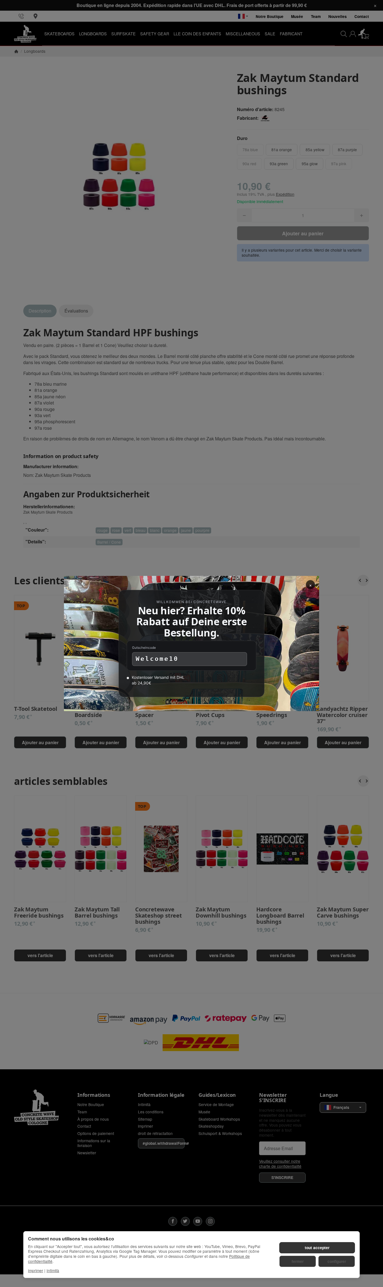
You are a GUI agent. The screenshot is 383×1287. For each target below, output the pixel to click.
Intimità (53, 1270)
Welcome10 (157, 658)
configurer (336, 1261)
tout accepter (317, 1247)
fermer (298, 1261)
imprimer (35, 1270)
